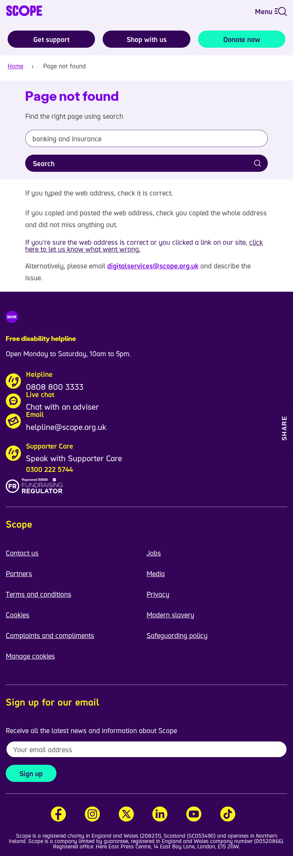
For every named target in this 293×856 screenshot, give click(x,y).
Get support (51, 39)
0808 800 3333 (55, 386)
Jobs (153, 552)
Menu (264, 11)
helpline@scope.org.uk (66, 427)
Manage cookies (30, 656)
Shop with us (147, 39)
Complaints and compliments (50, 635)
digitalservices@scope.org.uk (152, 265)
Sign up (31, 773)
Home (15, 66)
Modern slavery (170, 614)
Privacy (157, 594)
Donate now (241, 39)
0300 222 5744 (49, 469)
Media (155, 573)
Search (44, 163)
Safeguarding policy (177, 635)
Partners (19, 573)
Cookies (17, 614)
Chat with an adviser (62, 406)
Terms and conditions (38, 594)
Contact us (22, 552)
